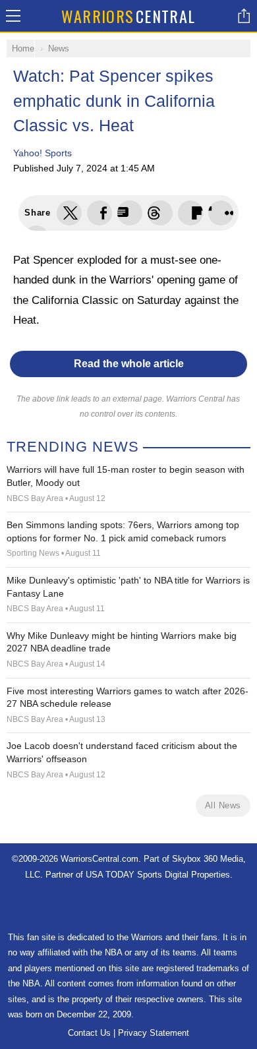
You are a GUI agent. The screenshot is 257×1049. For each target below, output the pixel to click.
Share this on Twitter (69, 212)
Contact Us (89, 1033)
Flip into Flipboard (190, 212)
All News (223, 805)
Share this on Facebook (99, 212)
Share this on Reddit (220, 212)
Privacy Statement (153, 1033)
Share (244, 16)
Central (128, 16)
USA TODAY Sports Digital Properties (158, 875)
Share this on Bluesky (160, 212)
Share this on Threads (129, 212)
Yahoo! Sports (42, 153)
